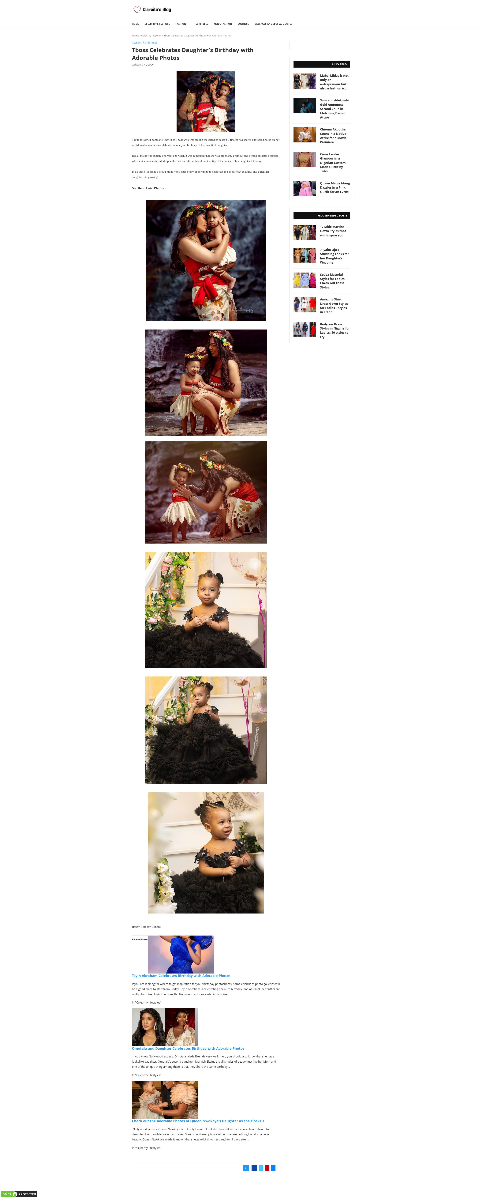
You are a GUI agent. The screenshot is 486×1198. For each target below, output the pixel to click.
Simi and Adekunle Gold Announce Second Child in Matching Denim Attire (334, 108)
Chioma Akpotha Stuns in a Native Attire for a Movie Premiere (333, 135)
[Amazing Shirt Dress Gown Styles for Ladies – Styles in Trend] (304, 304)
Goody (150, 64)
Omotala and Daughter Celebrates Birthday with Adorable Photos (188, 1048)
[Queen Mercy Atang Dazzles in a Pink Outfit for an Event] (304, 188)
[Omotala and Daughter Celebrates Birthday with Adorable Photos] (165, 1011)
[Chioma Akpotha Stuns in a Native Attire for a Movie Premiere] (304, 134)
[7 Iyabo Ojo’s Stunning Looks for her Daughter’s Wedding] (304, 255)
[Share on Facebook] (254, 1168)
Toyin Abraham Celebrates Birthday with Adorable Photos (181, 975)
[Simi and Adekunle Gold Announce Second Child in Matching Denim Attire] (304, 105)
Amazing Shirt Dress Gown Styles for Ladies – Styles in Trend (334, 305)
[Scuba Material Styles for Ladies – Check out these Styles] (304, 280)
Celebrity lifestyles (157, 23)
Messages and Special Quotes (273, 23)
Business (243, 23)
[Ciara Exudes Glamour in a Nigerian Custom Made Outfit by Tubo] (304, 159)
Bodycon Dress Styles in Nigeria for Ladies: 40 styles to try (335, 330)
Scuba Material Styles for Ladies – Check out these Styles (333, 281)
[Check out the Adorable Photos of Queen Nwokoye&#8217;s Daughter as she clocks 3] (165, 1083)
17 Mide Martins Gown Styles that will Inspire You (333, 231)
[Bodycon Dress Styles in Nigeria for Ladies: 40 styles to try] (304, 329)
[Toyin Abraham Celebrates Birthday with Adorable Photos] (181, 938)
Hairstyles (201, 23)
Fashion (181, 23)
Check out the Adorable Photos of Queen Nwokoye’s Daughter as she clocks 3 (198, 1121)
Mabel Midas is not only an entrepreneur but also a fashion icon (334, 81)
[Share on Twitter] (261, 1168)
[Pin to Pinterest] (267, 1168)
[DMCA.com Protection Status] (19, 1193)
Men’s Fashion (223, 23)
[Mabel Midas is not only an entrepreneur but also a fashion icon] (304, 81)
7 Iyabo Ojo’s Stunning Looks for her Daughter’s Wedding (334, 256)
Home (135, 23)
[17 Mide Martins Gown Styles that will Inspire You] (304, 232)
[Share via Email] (273, 1168)
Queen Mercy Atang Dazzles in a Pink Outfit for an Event (335, 187)
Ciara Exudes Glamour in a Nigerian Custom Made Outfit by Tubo (333, 162)
